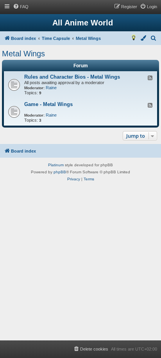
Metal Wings (23, 53)
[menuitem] (21, 6)
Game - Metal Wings (48, 104)
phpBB (60, 172)
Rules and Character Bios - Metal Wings (72, 77)
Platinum (56, 165)
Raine (51, 87)
